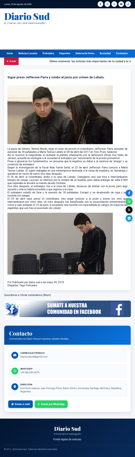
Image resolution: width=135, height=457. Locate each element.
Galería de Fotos (85, 53)
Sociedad (105, 53)
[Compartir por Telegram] (129, 218)
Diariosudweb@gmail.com (34, 356)
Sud (27, 16)
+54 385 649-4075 (29, 372)
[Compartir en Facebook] (129, 193)
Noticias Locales (27, 53)
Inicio (10, 53)
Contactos (122, 53)
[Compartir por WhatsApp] (129, 201)
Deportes (64, 53)
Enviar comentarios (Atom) (35, 295)
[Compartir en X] (129, 209)
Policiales (48, 53)
